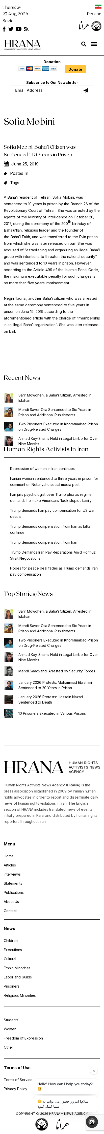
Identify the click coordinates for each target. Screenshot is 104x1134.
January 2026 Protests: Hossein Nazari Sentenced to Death (50, 699)
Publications (14, 892)
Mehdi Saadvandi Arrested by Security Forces (56, 671)
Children (11, 940)
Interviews (12, 874)
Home (9, 856)
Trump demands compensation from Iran (43, 542)
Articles (10, 865)
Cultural (10, 959)
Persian (94, 13)
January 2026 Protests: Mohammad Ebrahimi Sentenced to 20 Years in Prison (55, 685)
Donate (75, 69)
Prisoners (11, 986)
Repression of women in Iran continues (42, 468)
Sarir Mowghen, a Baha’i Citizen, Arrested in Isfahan (54, 398)
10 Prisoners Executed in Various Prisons (52, 713)
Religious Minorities (20, 995)
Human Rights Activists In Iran (46, 448)
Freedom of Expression (23, 1038)
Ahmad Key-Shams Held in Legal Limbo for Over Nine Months (58, 441)
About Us (11, 901)
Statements (13, 883)
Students (11, 1020)
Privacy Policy (15, 1089)
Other (8, 1047)
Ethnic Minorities (17, 968)
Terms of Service (18, 1080)
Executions (13, 950)
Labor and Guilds (18, 977)
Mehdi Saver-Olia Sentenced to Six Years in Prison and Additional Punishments (54, 412)
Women (10, 1029)
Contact (10, 911)
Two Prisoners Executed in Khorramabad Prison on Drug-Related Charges (58, 426)
